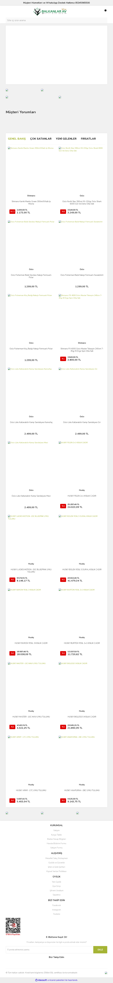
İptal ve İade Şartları (56, 867)
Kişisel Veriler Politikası (56, 871)
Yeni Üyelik (56, 882)
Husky (82, 490)
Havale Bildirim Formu (56, 843)
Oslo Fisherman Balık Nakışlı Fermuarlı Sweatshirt (81, 275)
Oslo (82, 195)
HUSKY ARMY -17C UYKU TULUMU (31, 790)
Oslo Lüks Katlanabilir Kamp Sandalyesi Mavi (31, 496)
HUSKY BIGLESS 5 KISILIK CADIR (82, 717)
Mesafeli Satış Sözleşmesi (56, 858)
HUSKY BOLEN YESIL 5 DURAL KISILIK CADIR (82, 569)
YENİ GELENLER (66, 138)
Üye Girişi (56, 886)
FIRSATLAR (88, 138)
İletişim (57, 830)
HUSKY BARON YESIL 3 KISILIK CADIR (31, 643)
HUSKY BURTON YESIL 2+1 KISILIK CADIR (82, 643)
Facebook (56, 905)
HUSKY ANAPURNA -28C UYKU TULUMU (82, 790)
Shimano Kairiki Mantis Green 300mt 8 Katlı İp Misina (31, 202)
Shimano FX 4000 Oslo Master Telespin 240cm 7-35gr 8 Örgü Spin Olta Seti (81, 349)
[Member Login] (98, 11)
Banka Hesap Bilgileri (56, 839)
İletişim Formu (56, 847)
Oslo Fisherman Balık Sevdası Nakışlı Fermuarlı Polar (31, 276)
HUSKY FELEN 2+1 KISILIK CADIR (82, 496)
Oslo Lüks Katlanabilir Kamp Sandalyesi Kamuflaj (31, 422)
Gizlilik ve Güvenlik (56, 862)
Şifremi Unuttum (56, 890)
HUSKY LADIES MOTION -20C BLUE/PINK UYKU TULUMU (31, 570)
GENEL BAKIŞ (17, 138)
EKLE (100, 949)
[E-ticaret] (56, 980)
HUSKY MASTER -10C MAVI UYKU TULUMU (31, 717)
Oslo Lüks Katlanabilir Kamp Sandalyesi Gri (82, 422)
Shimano (31, 195)
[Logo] (50, 11)
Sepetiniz (56, 895)
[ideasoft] (41, 980)
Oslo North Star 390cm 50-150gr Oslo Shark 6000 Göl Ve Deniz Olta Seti (81, 202)
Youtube (56, 914)
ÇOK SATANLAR (40, 138)
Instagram (56, 910)
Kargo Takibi (56, 835)
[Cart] (104, 12)
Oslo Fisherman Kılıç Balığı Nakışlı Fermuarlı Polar (31, 348)
